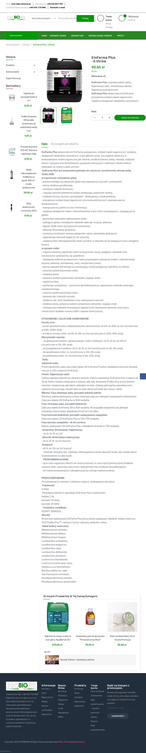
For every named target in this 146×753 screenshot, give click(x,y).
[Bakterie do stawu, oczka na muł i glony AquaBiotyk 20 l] (58, 615)
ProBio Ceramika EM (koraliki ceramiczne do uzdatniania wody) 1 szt (28, 123)
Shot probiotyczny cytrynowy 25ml (28, 207)
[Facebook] (143, 376)
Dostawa (62, 691)
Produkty (10, 65)
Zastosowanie (12, 72)
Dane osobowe (97, 691)
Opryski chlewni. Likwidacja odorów (76, 659)
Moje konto (47, 714)
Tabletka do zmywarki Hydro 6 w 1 (29, 97)
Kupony (94, 721)
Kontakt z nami (57, 7)
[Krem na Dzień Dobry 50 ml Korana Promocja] (122, 615)
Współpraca (63, 713)
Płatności (62, 695)
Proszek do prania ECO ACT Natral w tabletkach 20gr (29, 150)
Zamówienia (96, 695)
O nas (60, 708)
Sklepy (45, 701)
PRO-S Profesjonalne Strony (72, 742)
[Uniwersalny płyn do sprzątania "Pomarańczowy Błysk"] (90, 615)
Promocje (78, 689)
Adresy (94, 717)
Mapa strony (47, 697)
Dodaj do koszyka (130, 118)
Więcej (120, 35)
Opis (45, 144)
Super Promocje (13, 78)
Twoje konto (94, 686)
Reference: (97, 76)
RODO (60, 717)
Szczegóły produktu (64, 144)
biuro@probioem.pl (27, 698)
